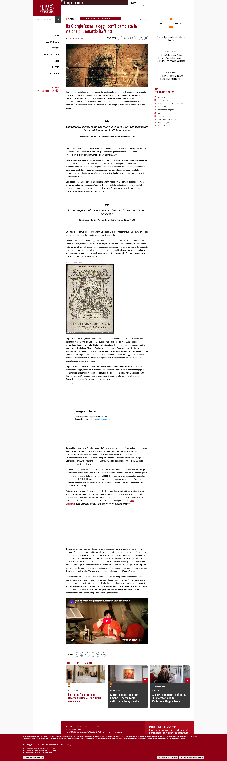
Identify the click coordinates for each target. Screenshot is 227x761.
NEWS (57, 35)
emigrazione (163, 100)
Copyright (79, 726)
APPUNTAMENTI (53, 73)
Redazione (69, 726)
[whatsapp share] (125, 38)
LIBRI (57, 60)
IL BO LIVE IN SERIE (52, 41)
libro (160, 113)
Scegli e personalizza (33, 757)
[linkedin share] (141, 38)
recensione (162, 116)
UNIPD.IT (55, 67)
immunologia (163, 123)
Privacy (87, 726)
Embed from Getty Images (74, 262)
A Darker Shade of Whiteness (170, 103)
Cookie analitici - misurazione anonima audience (45, 751)
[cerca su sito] (58, 19)
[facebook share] (136, 38)
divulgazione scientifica (167, 119)
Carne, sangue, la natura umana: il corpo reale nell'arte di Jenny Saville (124, 697)
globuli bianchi (164, 126)
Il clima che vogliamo (166, 110)
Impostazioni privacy (113, 732)
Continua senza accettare (191, 757)
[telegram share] (130, 38)
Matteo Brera (163, 107)
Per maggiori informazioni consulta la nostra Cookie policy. (47, 745)
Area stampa (96, 726)
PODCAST (55, 48)
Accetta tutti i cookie (167, 757)
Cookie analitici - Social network (38, 753)
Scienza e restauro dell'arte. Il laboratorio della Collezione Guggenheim (169, 697)
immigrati (162, 97)
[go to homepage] (47, 8)
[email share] (146, 38)
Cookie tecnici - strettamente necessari (41, 749)
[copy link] (120, 38)
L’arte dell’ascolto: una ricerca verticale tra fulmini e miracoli (84, 697)
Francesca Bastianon (75, 38)
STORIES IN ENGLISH (51, 54)
